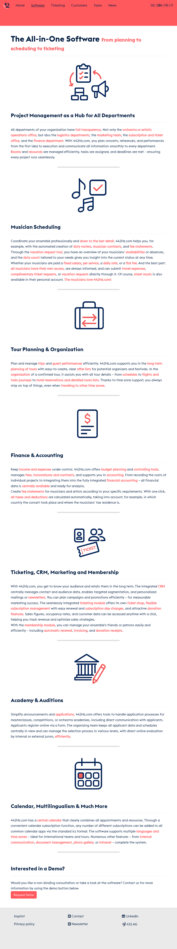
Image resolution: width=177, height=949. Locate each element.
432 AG (131, 924)
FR (166, 5)
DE (153, 5)
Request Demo (24, 895)
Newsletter (79, 924)
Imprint (19, 916)
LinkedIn (131, 916)
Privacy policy (24, 924)
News (112, 5)
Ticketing (58, 5)
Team (98, 5)
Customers (79, 5)
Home (20, 5)
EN (159, 5)
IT (172, 5)
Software (39, 5)
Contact (77, 916)
